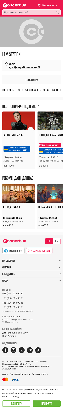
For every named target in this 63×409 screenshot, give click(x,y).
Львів (12, 63)
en (56, 241)
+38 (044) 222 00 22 (12, 293)
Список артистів (40, 374)
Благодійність (8, 274)
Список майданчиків (20, 374)
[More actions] (31, 130)
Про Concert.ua (8, 260)
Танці (55, 89)
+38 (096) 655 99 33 (12, 298)
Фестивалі (31, 89)
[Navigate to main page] (14, 5)
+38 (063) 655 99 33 (12, 307)
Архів (5, 374)
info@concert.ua (11, 316)
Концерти (8, 89)
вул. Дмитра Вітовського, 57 (24, 67)
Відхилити (16, 403)
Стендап (45, 89)
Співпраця (6, 267)
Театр (19, 89)
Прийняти (46, 403)
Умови (5, 280)
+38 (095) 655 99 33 (12, 302)
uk (49, 241)
